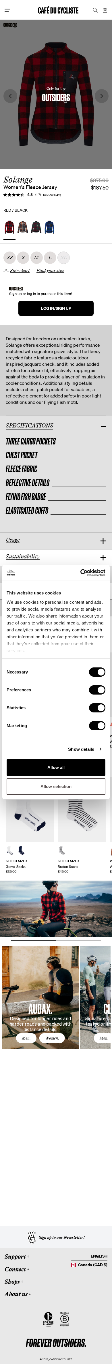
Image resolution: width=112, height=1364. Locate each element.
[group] (30, 825)
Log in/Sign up (56, 308)
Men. (26, 1038)
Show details (81, 749)
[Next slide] (101, 96)
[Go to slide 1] (33, 940)
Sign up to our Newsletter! (62, 1237)
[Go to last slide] (10, 96)
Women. (52, 1038)
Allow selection (56, 786)
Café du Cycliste (60, 1359)
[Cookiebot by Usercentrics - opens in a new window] (80, 573)
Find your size (50, 270)
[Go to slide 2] (78, 940)
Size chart (20, 270)
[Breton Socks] (82, 809)
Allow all (56, 767)
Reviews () (52, 195)
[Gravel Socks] (30, 809)
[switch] (97, 690)
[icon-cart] (104, 10)
